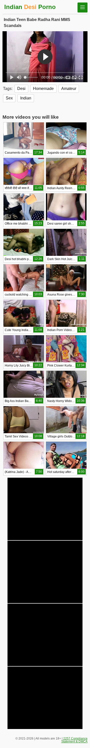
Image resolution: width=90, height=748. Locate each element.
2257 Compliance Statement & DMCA (74, 740)
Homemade (43, 88)
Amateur (68, 88)
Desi (21, 88)
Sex (9, 98)
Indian (25, 98)
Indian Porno (30, 6)
